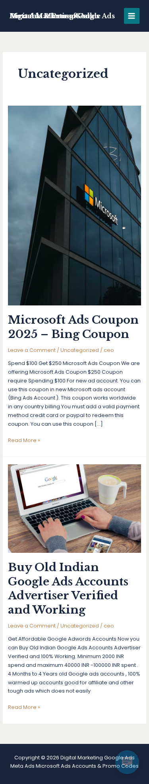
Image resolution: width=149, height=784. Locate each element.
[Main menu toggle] (131, 15)
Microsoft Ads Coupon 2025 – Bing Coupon (73, 327)
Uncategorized (79, 350)
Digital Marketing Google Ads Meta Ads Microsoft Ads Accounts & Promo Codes (62, 16)
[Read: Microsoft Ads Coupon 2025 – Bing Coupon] (74, 205)
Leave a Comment (32, 350)
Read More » (24, 440)
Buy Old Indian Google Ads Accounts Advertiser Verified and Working (68, 588)
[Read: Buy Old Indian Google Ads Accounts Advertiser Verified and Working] (74, 508)
